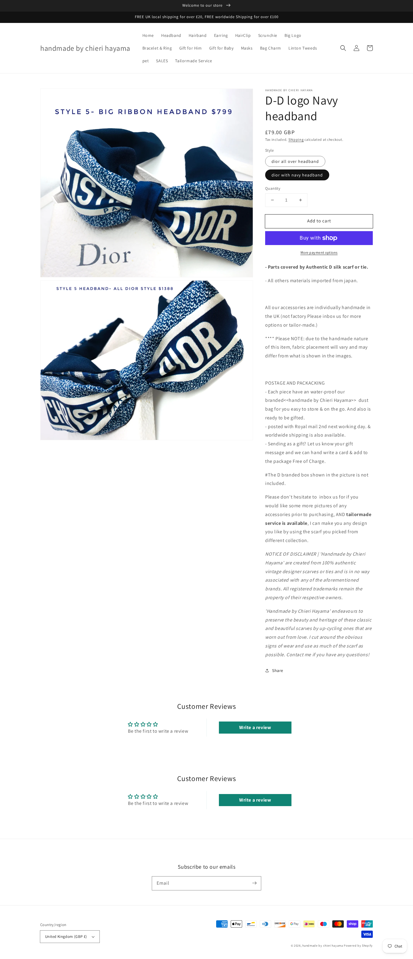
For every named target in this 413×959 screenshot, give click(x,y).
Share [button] (277, 670)
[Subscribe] (254, 883)
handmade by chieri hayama (322, 946)
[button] (343, 48)
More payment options (319, 252)
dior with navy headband (297, 175)
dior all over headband (295, 161)
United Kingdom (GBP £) (66, 936)
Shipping (296, 139)
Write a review (255, 727)
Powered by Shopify (358, 946)
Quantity (272, 188)
